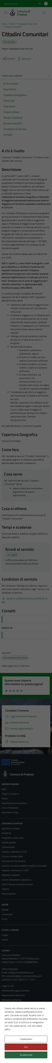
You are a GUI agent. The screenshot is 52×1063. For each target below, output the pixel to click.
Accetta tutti (26, 1055)
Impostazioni (26, 1039)
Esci (26, 1047)
